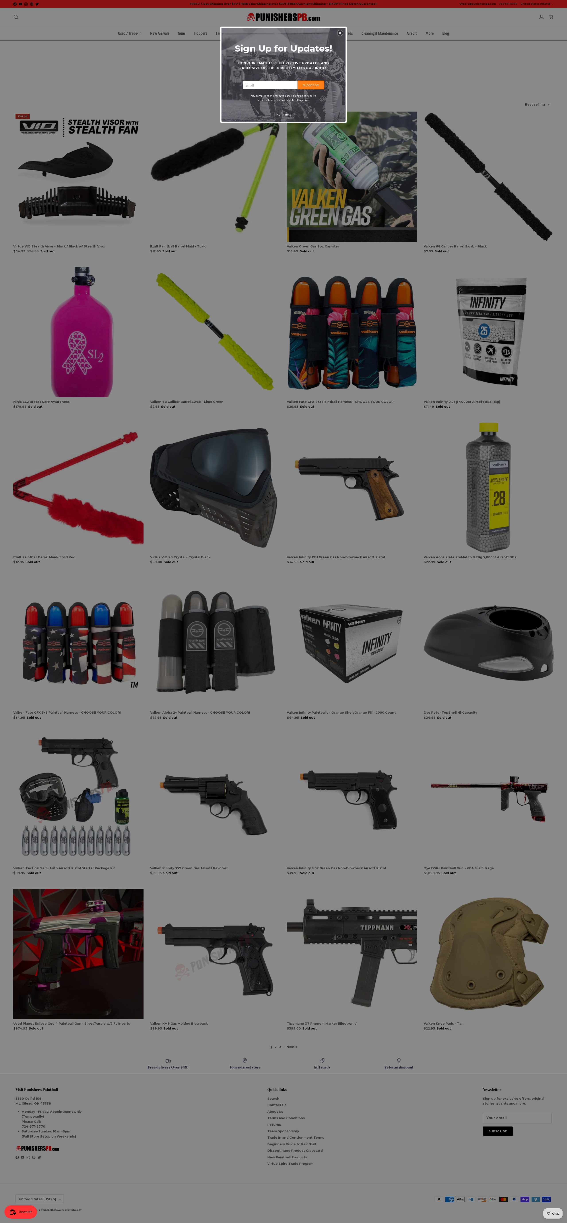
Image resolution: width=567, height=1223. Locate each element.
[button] (340, 33)
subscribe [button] (311, 85)
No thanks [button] (283, 114)
